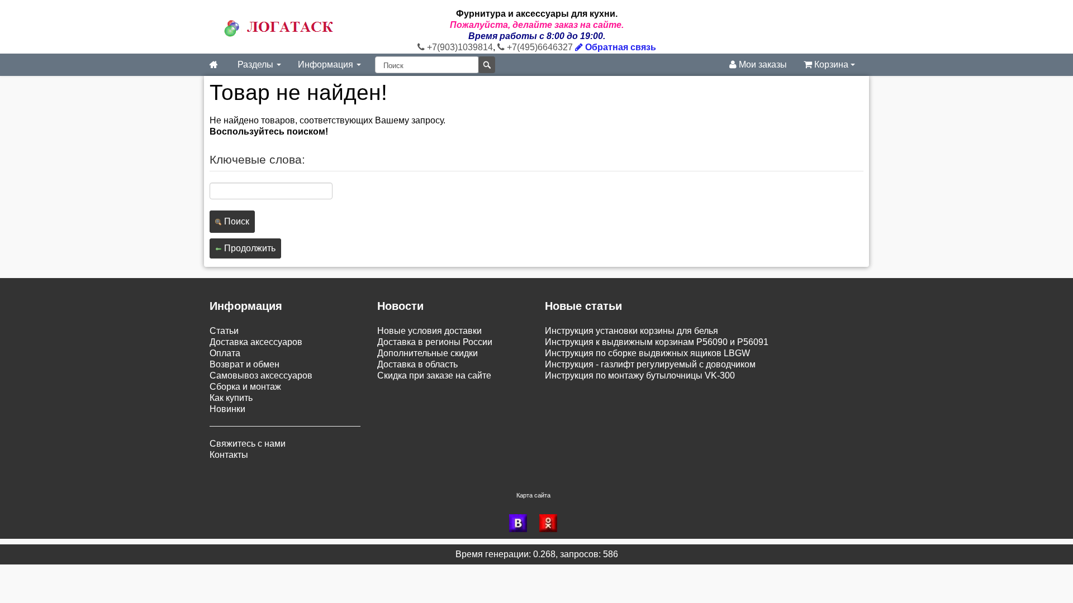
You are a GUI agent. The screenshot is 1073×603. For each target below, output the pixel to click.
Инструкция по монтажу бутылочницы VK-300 (640, 375)
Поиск (235, 221)
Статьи (224, 331)
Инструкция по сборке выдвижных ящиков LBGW (647, 353)
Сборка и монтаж (245, 386)
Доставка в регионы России (434, 342)
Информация (326, 64)
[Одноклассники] (551, 523)
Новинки (227, 409)
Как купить (231, 398)
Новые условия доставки (429, 331)
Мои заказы (762, 64)
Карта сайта (533, 495)
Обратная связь (619, 47)
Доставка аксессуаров (256, 342)
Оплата (225, 353)
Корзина (831, 64)
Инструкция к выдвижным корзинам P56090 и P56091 (656, 342)
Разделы (257, 64)
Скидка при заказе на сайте (434, 375)
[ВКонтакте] (521, 523)
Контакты (229, 455)
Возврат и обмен (244, 364)
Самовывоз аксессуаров (261, 375)
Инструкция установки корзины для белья (631, 331)
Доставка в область (417, 364)
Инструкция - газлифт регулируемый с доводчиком (650, 364)
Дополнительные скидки (427, 353)
